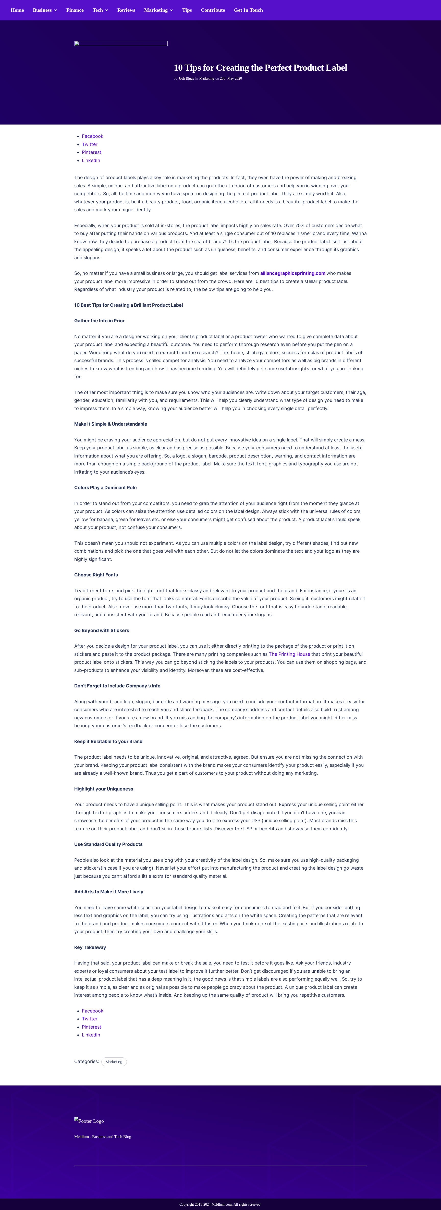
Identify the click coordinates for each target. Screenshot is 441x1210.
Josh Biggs (186, 78)
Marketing (206, 78)
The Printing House (289, 654)
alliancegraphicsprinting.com (292, 273)
